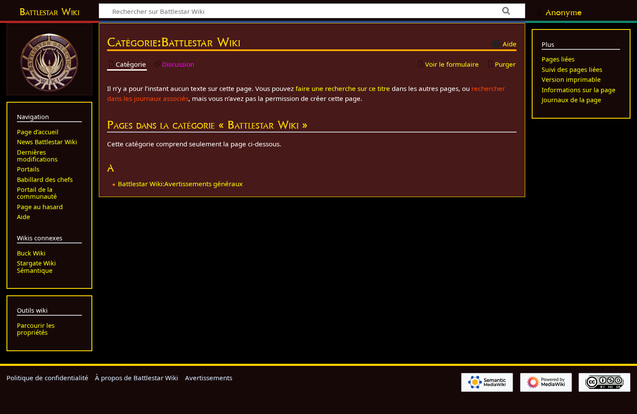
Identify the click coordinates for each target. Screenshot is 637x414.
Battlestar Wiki (49, 12)
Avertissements (208, 377)
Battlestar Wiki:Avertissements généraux (180, 183)
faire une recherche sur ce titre (343, 88)
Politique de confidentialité (47, 377)
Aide (510, 43)
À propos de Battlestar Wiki (136, 377)
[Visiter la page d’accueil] (49, 61)
